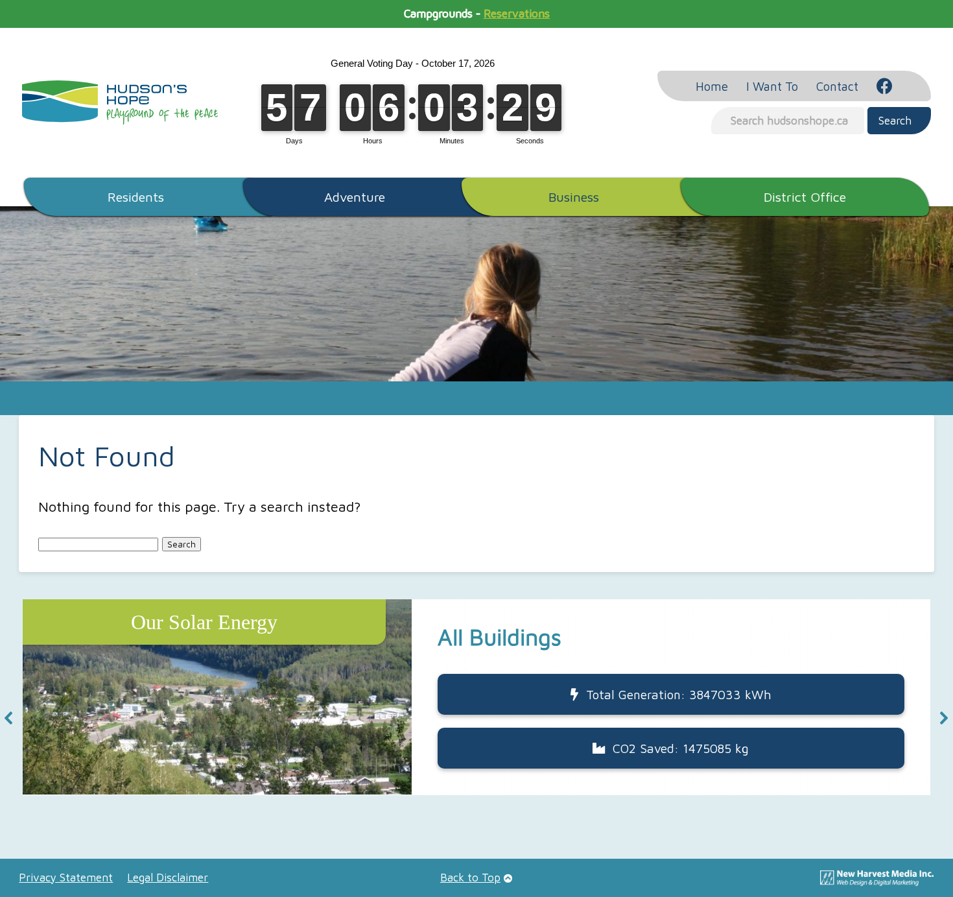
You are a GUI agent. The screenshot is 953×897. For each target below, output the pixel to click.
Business (573, 196)
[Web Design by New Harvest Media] (877, 882)
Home (712, 86)
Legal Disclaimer (167, 877)
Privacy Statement (66, 877)
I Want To (772, 86)
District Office (805, 196)
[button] (476, 697)
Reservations (517, 13)
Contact (837, 86)
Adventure (354, 196)
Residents (136, 196)
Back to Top (470, 877)
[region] (476, 717)
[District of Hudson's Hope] (120, 102)
